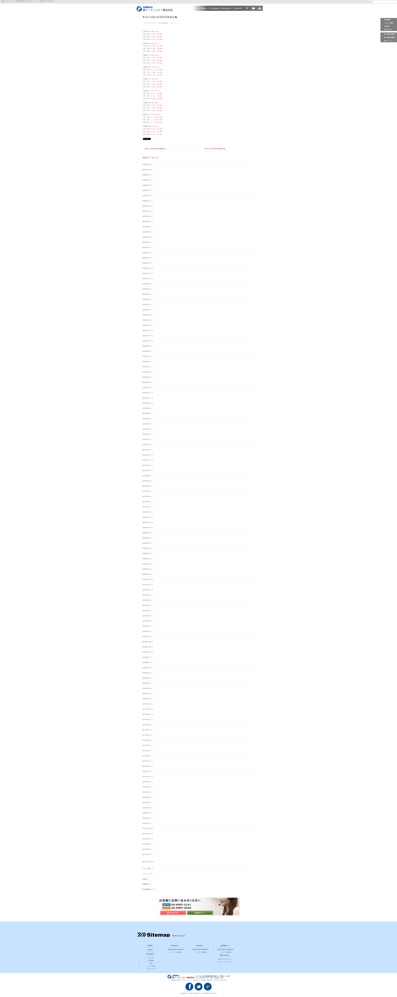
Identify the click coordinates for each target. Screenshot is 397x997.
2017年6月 (145, 735)
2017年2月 (145, 756)
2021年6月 (145, 486)
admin (174, 23)
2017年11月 (146, 709)
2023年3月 (145, 377)
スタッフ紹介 (146, 868)
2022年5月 (145, 429)
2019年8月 (145, 600)
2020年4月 (145, 559)
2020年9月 (145, 533)
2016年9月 (145, 782)
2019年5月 (145, 616)
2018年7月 (145, 668)
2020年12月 (146, 517)
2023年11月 (146, 336)
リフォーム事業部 (176, 952)
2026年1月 (145, 201)
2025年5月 (145, 242)
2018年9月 (145, 657)
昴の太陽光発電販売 (389, 37)
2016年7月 (145, 792)
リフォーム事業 (388, 23)
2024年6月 (145, 299)
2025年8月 (145, 227)
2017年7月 (145, 730)
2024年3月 (145, 315)
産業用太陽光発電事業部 (176, 949)
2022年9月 (145, 408)
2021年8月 (145, 476)
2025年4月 (145, 247)
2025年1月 (145, 263)
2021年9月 (145, 470)
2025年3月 (145, 253)
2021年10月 (146, 465)
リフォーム (146, 874)
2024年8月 (145, 289)
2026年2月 (145, 195)
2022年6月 (145, 424)
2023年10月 (146, 341)
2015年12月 (146, 828)
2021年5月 (145, 491)
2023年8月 (145, 351)
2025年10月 (146, 216)
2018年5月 (145, 678)
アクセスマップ (151, 969)
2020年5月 (145, 553)
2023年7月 (145, 356)
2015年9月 (145, 844)
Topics (203, 8)
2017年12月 (146, 704)
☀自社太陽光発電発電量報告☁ (215, 149)
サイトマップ (260, 8)
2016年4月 (145, 808)
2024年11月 (146, 273)
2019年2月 (145, 631)
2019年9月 (145, 595)
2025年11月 (146, 211)
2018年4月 (145, 683)
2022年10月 (146, 403)
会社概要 (151, 960)
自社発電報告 (164, 23)
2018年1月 (145, 699)
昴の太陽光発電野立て (390, 34)
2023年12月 (146, 330)
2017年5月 (145, 740)
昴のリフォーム (388, 41)
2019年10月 (146, 590)
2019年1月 (145, 636)
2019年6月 (145, 610)
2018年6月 (145, 673)
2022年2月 (145, 444)
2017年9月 (145, 719)
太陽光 (144, 879)
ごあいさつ (151, 958)
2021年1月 (145, 512)
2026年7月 (145, 170)
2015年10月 (146, 839)
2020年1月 (145, 574)
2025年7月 (145, 232)
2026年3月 (145, 190)
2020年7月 (145, 543)
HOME (149, 945)
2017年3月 (145, 751)
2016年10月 (146, 776)
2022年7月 (145, 419)
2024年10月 (146, 278)
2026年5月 (145, 180)
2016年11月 (146, 771)
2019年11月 (146, 585)
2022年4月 (145, 434)
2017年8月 (145, 725)
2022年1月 (145, 450)
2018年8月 (145, 662)
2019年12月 (146, 579)
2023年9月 (145, 346)
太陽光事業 (387, 19)
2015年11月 (146, 834)
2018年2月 (145, 693)
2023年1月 (145, 387)
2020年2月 (145, 569)
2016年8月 (145, 787)
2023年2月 (145, 382)
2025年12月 (146, 206)
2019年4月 (145, 621)
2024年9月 (145, 284)
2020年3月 (145, 564)
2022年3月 (145, 439)
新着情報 (145, 884)
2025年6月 (145, 237)
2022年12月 (146, 393)
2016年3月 (145, 813)
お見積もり (387, 26)
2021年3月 (145, 502)
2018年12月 (146, 642)
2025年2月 (145, 258)
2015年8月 (145, 849)
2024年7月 (145, 294)
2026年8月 (145, 164)
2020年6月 (145, 548)
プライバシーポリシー (225, 962)
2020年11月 (146, 522)
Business (226, 8)
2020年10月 (146, 527)
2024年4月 (145, 310)
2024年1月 (145, 325)
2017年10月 (146, 714)
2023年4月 (145, 372)
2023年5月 (145, 367)
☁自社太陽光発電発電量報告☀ (155, 149)
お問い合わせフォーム (225, 959)
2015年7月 (145, 854)
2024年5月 (145, 304)
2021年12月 (146, 455)
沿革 (150, 963)
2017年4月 (145, 745)
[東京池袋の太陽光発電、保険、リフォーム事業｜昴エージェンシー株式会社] (153, 8)
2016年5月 (145, 802)
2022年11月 (146, 398)
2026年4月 (145, 185)
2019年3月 (145, 626)
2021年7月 (145, 481)
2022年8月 (145, 413)
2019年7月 (145, 605)
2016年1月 (145, 823)
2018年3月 (145, 688)
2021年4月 (145, 496)
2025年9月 (145, 221)
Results (238, 8)
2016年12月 (146, 766)
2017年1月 (145, 761)
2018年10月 (146, 652)
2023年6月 (145, 361)
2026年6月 (145, 175)
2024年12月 (146, 268)
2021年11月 (146, 460)
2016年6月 (145, 797)
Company (214, 8)
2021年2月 (145, 507)
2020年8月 (145, 538)
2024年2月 (145, 320)
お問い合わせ (388, 29)
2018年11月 (146, 647)
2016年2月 (145, 818)
